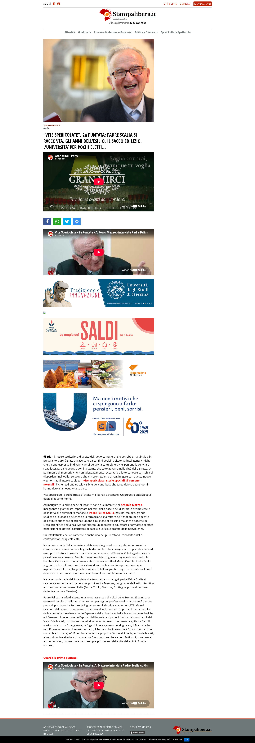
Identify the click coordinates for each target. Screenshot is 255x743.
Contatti (185, 4)
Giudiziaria (84, 32)
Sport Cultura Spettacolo (176, 32)
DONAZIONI (202, 4)
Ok (187, 740)
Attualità (69, 32)
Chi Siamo (170, 4)
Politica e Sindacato (146, 32)
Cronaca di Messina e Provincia (112, 32)
